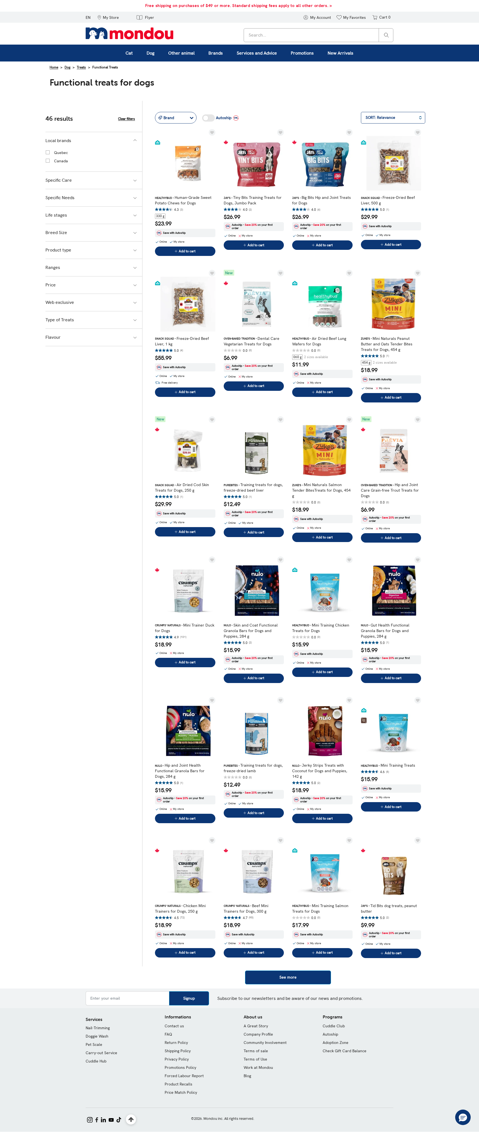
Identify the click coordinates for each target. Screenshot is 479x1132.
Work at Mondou (258, 1067)
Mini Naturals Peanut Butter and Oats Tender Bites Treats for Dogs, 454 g (386, 344)
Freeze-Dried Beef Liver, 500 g (388, 200)
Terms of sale (256, 1050)
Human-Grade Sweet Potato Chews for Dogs (183, 200)
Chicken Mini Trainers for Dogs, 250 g (180, 908)
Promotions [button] (302, 53)
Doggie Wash (97, 1036)
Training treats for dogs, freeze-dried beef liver (253, 487)
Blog (247, 1075)
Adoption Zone (335, 1042)
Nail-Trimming (98, 1027)
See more (288, 977)
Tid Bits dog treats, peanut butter (389, 908)
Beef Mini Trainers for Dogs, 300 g (246, 908)
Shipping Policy (178, 1050)
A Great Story (256, 1025)
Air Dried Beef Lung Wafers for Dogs (319, 341)
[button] (108, 17)
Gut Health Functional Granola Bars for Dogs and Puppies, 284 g (385, 631)
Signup (189, 998)
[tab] (93, 140)
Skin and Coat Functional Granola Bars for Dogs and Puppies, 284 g (251, 631)
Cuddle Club (334, 1025)
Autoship (330, 1034)
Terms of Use (255, 1059)
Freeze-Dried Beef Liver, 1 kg (182, 341)
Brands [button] (215, 53)
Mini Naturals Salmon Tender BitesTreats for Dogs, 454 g (321, 490)
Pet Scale (94, 1044)
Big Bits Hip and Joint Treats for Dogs (321, 200)
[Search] (386, 35)
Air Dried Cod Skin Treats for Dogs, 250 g (182, 487)
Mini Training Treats (388, 765)
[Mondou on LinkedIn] (103, 1119)
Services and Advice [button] (257, 53)
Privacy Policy (177, 1059)
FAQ (168, 1034)
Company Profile (258, 1034)
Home (54, 67)
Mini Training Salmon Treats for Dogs (320, 908)
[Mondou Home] (129, 32)
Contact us (174, 1025)
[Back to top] (131, 1120)
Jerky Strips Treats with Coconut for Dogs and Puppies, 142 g (319, 771)
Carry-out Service (101, 1052)
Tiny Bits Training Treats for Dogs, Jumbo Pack (253, 200)
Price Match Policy (181, 1092)
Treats (81, 67)
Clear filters (126, 119)
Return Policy (176, 1042)
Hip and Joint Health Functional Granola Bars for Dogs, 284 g (180, 771)
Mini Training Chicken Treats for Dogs (320, 628)
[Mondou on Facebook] (96, 1119)
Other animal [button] (181, 53)
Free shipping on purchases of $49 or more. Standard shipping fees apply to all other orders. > (238, 5)
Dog (67, 67)
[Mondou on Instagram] (90, 1119)
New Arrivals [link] (340, 53)
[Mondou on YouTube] (111, 1119)
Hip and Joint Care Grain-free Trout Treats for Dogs (390, 490)
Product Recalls (178, 1084)
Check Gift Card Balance (344, 1050)
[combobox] (318, 35)
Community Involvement (265, 1042)
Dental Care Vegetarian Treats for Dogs (251, 341)
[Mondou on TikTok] (118, 1119)
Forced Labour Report (184, 1075)
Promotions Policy (180, 1067)
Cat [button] (129, 53)
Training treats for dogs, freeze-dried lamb (253, 768)
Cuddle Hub (96, 1061)
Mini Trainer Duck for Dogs (184, 628)
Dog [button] (150, 53)
